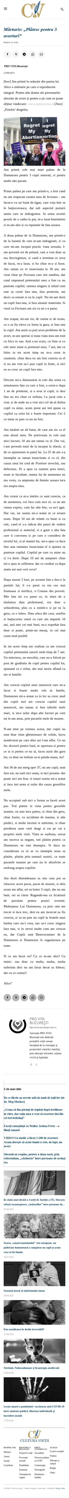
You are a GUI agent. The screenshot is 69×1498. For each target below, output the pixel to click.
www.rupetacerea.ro (41, 104)
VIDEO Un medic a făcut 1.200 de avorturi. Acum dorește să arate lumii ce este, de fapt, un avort (33, 1142)
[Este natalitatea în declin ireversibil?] (34, 1312)
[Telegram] (24, 54)
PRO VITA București (16, 66)
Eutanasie (23, 1469)
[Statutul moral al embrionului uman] (34, 1274)
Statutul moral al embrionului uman (24, 1290)
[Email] (41, 54)
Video (52, 1472)
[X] (16, 54)
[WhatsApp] (32, 54)
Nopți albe (60, 1488)
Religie (53, 1468)
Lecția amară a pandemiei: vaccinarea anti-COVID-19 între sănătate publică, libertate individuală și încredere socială (34, 1411)
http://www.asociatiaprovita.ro (43, 1027)
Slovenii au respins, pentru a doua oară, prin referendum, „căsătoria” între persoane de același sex (34, 1158)
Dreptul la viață (11, 42)
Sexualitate (39, 1453)
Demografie (40, 1469)
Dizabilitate (24, 1465)
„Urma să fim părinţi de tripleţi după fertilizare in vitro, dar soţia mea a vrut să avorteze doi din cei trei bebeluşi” (33, 1113)
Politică (53, 1456)
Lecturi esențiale (57, 1451)
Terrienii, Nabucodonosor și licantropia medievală (31, 1368)
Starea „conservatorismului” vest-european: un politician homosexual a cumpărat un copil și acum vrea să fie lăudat (32, 1248)
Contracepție (40, 1465)
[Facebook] (7, 54)
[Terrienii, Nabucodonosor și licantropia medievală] (34, 1351)
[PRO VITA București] (18, 1041)
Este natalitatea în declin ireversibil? (24, 1329)
